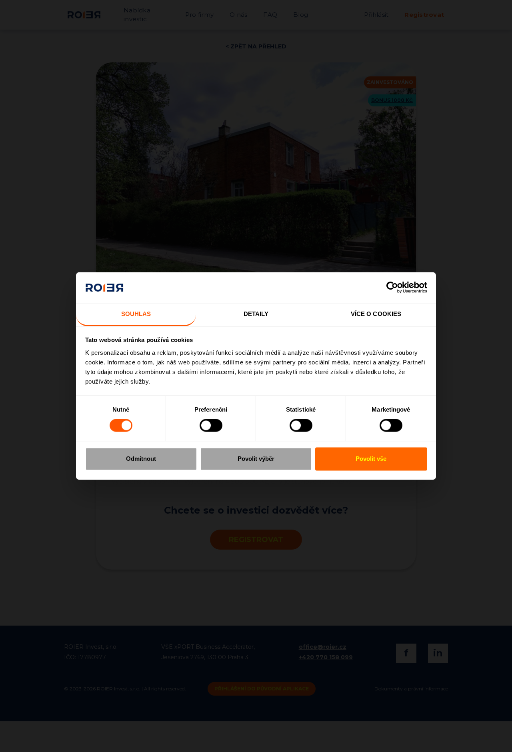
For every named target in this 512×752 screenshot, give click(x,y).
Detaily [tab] (256, 313)
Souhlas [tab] (136, 313)
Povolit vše (371, 458)
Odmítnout (141, 458)
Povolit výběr (256, 458)
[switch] (211, 425)
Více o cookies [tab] (376, 313)
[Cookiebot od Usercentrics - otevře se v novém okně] (392, 288)
